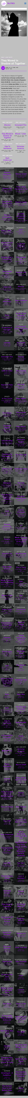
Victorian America (20, 147)
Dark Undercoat (7, 159)
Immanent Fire (20, 125)
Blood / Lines (20, 134)
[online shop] (3, 68)
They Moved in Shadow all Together (7, 136)
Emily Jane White (6, 57)
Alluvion (7, 125)
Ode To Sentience (7, 147)
